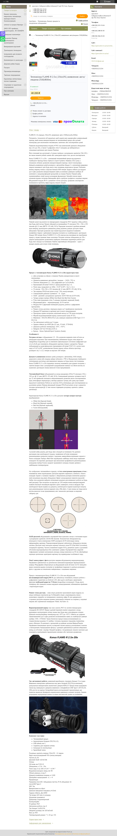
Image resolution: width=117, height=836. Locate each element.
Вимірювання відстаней (12, 47)
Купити (40, 98)
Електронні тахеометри (12, 34)
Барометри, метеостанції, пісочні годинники (13, 80)
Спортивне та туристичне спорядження (12, 86)
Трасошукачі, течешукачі (12, 50)
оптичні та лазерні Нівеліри (13, 25)
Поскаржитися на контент (63, 834)
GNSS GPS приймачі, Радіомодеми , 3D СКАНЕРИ (14, 29)
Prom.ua (69, 832)
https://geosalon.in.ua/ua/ (100, 53)
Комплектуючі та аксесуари (13, 60)
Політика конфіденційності (81, 834)
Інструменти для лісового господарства (13, 55)
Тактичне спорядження (12, 75)
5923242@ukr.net (97, 61)
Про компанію (9, 91)
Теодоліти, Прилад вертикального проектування (10, 40)
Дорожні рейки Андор (12, 64)
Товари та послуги (10, 10)
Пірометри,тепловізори (12, 71)
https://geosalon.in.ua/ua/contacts (102, 46)
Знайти (82, 16)
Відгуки (6, 94)
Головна (34, 28)
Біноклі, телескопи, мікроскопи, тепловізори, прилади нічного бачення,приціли (12, 17)
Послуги (7, 68)
